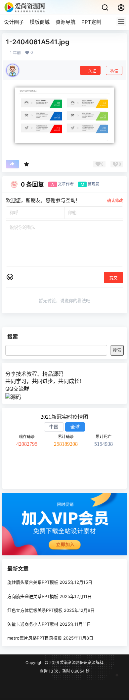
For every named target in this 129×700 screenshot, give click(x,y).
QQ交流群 (17, 388)
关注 (92, 70)
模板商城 (40, 22)
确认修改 (115, 200)
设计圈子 (14, 22)
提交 (113, 277)
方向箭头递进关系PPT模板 (32, 596)
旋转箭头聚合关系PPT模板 (32, 582)
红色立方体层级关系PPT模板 (35, 610)
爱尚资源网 (69, 662)
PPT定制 (91, 22)
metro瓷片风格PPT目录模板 (34, 638)
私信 (114, 70)
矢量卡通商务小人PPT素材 (32, 624)
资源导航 (65, 22)
